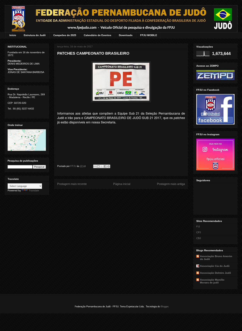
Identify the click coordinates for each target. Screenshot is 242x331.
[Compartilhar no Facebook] (105, 166)
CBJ (198, 238)
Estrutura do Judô (35, 35)
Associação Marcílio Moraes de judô (212, 281)
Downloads (126, 35)
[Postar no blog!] (98, 166)
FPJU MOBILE (148, 35)
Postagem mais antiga (171, 183)
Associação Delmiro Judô (215, 272)
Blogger (164, 306)
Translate (34, 190)
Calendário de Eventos (97, 35)
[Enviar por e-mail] (95, 166)
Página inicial (121, 183)
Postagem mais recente (72, 183)
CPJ (198, 232)
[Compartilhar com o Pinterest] (108, 166)
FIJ (198, 226)
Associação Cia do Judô (215, 266)
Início (12, 35)
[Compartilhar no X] (101, 166)
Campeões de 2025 (64, 35)
